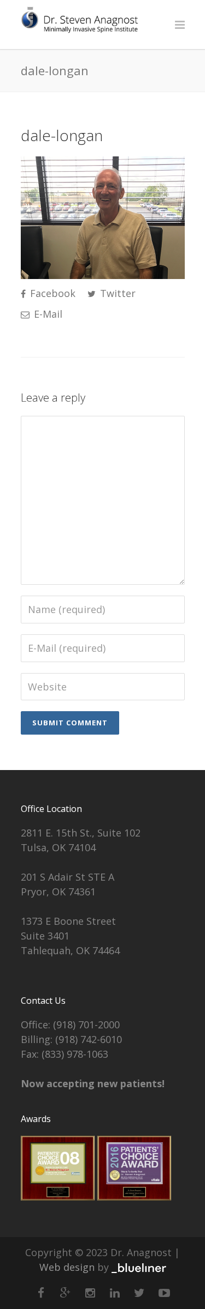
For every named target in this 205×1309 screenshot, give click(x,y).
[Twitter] (139, 1293)
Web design (67, 1267)
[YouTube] (164, 1293)
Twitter (116, 293)
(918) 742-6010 (88, 1039)
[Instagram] (90, 1293)
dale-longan (62, 135)
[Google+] (66, 1293)
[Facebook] (41, 1293)
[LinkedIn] (115, 1293)
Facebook (51, 293)
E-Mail (46, 313)
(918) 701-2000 (86, 1024)
